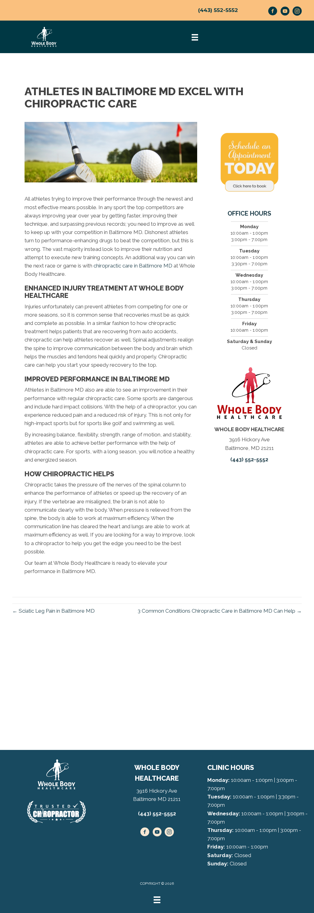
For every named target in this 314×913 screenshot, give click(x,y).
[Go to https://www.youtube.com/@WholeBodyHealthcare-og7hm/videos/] (284, 12)
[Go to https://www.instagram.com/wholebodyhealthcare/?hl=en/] (297, 12)
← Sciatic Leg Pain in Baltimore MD (53, 611)
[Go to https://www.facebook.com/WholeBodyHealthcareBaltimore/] (272, 12)
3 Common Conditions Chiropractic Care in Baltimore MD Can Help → (220, 611)
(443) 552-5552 (218, 10)
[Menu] (157, 900)
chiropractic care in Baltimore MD (133, 266)
